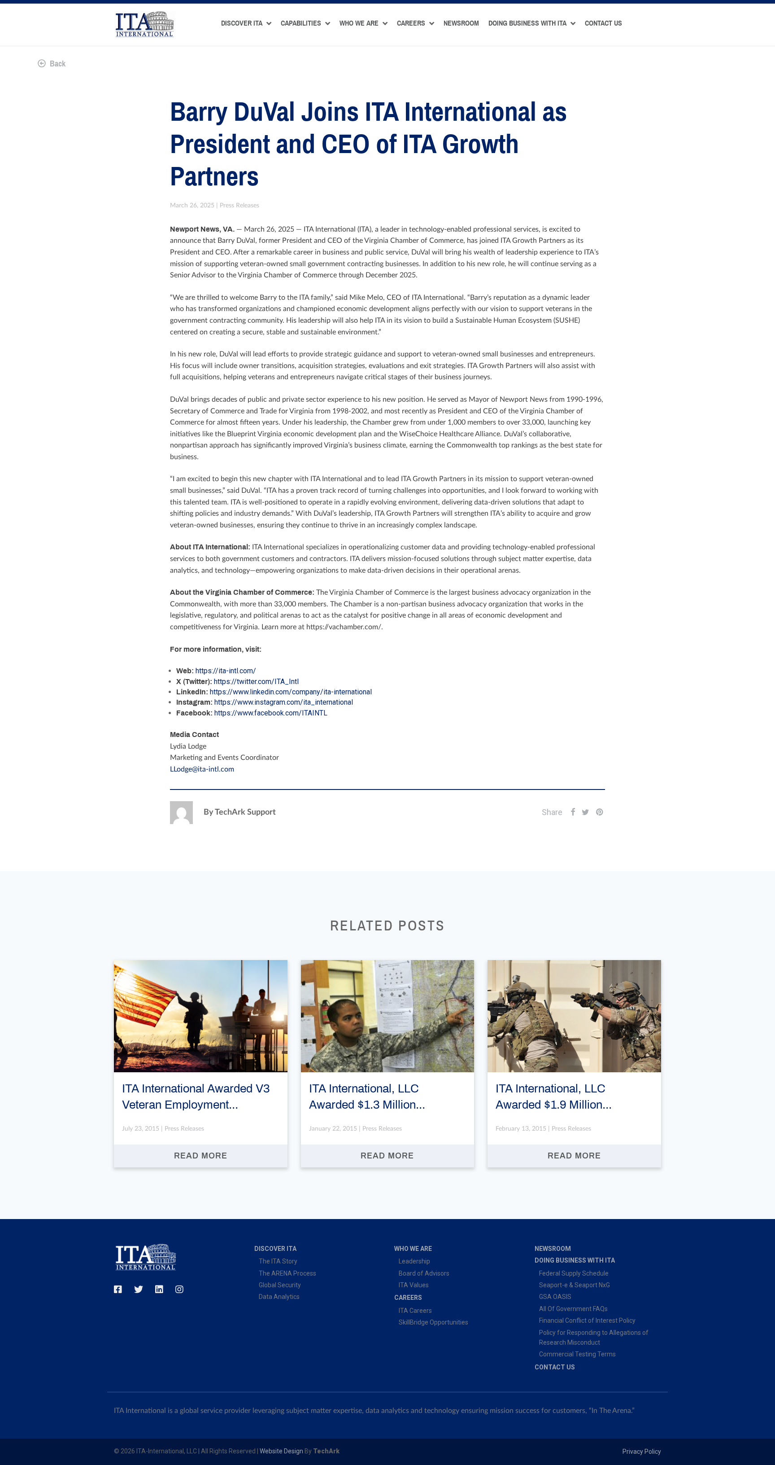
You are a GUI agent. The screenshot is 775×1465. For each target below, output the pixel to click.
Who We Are (359, 23)
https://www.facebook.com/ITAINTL (270, 713)
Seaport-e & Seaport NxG (574, 1285)
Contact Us (603, 23)
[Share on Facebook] (572, 812)
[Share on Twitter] (585, 812)
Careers (411, 23)
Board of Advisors (424, 1273)
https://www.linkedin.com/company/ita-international (291, 692)
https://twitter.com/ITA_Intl (256, 681)
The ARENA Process (287, 1273)
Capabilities (301, 23)
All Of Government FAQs (573, 1308)
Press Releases (239, 205)
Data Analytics (279, 1296)
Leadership (414, 1261)
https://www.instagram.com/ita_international (283, 702)
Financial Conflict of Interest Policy (587, 1320)
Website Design (281, 1451)
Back (56, 63)
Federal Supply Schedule (574, 1273)
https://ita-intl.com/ (226, 671)
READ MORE (200, 1156)
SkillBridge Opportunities (433, 1322)
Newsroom (461, 23)
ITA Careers (415, 1310)
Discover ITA (241, 23)
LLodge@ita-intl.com (202, 769)
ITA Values (414, 1285)
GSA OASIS (555, 1296)
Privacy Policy (642, 1451)
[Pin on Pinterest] (600, 812)
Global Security (280, 1285)
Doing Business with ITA (527, 23)
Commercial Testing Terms (577, 1354)
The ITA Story (278, 1261)
